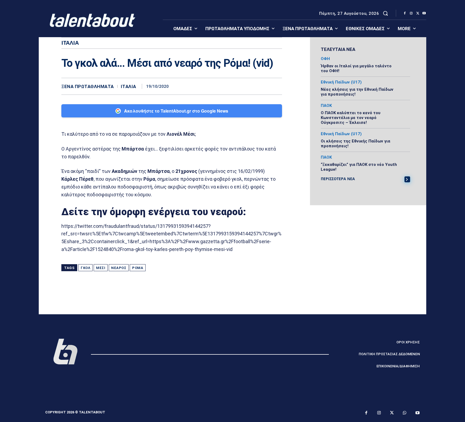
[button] (385, 13)
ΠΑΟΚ (326, 106)
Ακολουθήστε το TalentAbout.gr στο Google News (176, 111)
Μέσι (100, 268)
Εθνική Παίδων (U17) (341, 82)
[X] (417, 13)
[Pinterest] (264, 86)
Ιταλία (128, 86)
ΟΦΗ (325, 59)
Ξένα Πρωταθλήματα (87, 86)
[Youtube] (424, 13)
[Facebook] (404, 13)
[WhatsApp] (276, 86)
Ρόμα (137, 268)
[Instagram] (411, 13)
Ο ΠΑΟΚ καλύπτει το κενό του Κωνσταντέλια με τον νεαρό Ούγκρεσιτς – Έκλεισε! (351, 117)
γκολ (85, 268)
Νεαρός (118, 268)
